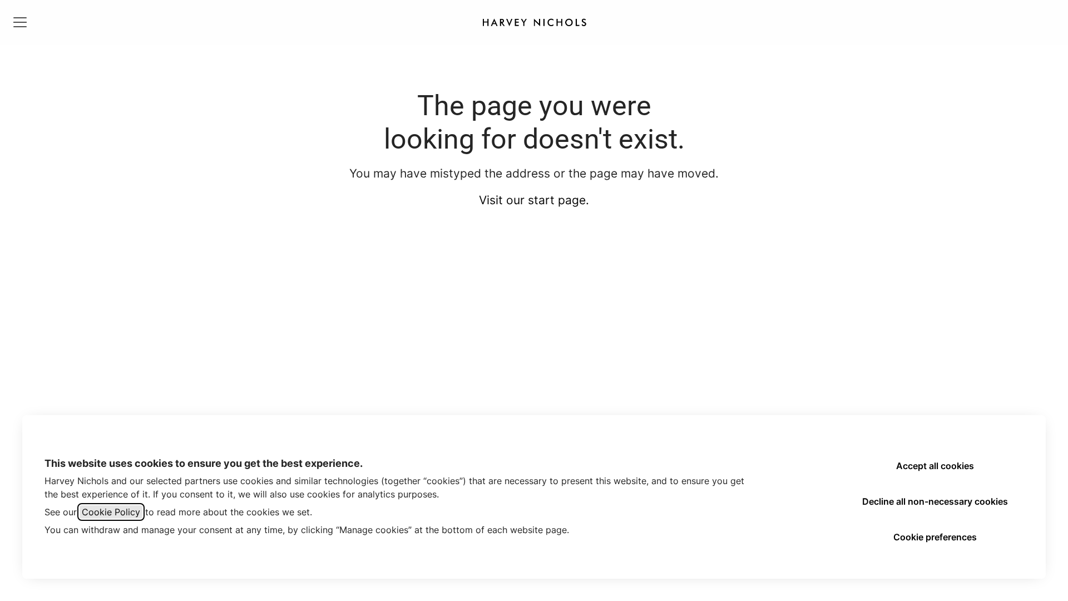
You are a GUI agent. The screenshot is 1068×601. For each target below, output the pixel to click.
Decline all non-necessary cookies (935, 501)
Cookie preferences (935, 537)
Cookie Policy (111, 512)
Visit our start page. (534, 200)
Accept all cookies (935, 465)
